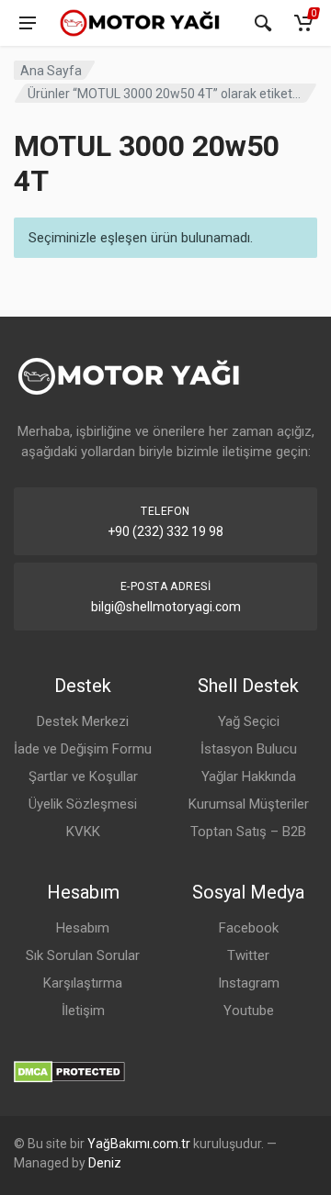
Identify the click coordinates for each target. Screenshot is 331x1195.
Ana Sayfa (51, 70)
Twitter (248, 955)
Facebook (249, 928)
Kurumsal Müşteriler (248, 804)
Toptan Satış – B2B (248, 831)
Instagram (249, 983)
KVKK (83, 831)
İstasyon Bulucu (248, 749)
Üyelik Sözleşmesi (83, 804)
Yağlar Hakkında (248, 776)
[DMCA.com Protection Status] (69, 1070)
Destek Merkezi (83, 721)
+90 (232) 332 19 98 (165, 531)
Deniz (104, 1163)
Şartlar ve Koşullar (83, 776)
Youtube (248, 1010)
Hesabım (82, 928)
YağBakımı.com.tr (138, 1143)
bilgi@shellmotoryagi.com (166, 606)
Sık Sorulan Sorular (83, 955)
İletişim (83, 1010)
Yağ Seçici (249, 721)
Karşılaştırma (82, 983)
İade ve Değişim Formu (83, 749)
